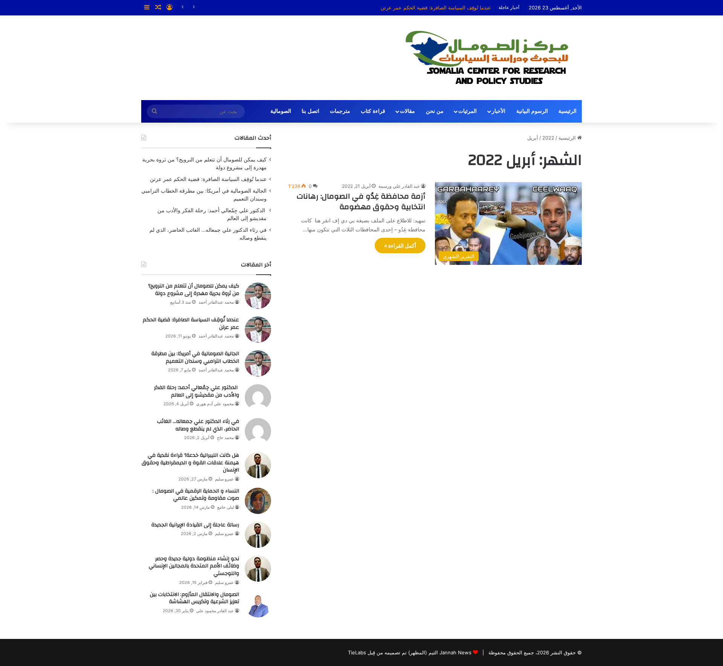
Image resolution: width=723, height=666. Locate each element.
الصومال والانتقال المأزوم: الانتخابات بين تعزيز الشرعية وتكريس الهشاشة (194, 598)
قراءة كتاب (373, 111)
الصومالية (280, 111)
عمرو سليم (224, 479)
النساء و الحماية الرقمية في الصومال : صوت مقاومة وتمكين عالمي (196, 494)
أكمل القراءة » (400, 245)
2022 (548, 138)
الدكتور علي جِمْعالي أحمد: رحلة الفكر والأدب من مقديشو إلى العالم (196, 391)
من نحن (435, 111)
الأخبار (498, 111)
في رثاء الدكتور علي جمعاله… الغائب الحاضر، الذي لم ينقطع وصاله (198, 425)
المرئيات (467, 111)
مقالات (407, 111)
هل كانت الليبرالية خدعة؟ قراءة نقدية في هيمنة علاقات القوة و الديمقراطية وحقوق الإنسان (190, 462)
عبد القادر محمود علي (215, 610)
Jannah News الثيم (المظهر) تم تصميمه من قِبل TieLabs (409, 652)
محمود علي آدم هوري (215, 403)
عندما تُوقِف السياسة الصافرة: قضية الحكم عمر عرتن (436, 8)
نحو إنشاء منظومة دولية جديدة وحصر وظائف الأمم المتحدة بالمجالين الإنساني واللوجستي (194, 566)
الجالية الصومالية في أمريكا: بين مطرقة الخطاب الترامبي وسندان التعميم (195, 357)
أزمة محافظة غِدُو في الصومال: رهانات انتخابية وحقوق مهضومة (361, 201)
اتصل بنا (310, 111)
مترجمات (340, 111)
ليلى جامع (225, 507)
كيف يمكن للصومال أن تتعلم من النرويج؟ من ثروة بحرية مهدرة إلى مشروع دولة (193, 289)
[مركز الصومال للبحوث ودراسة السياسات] (493, 57)
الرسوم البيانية (532, 111)
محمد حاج (225, 437)
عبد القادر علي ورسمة (399, 186)
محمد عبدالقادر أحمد (216, 302)
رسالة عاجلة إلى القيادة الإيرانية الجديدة (195, 525)
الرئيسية (567, 111)
